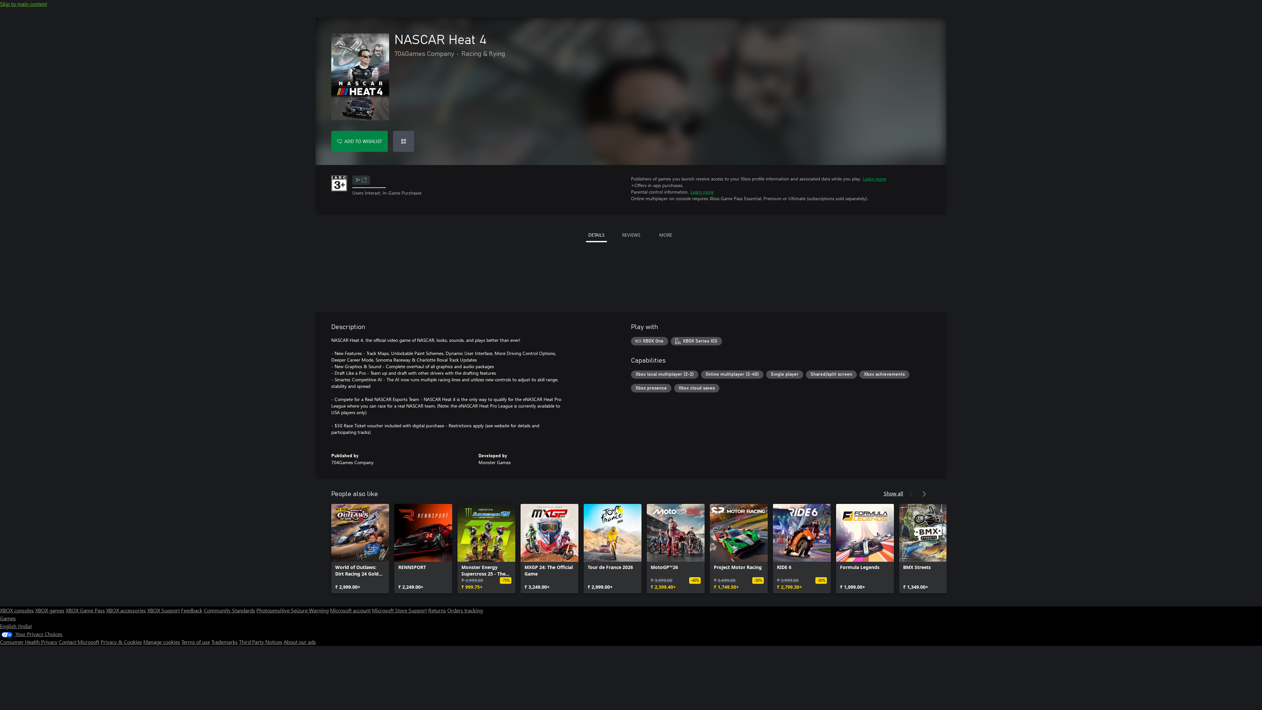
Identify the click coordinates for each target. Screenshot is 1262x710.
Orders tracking (465, 610)
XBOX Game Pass (85, 610)
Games (8, 618)
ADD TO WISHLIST (363, 141)
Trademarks (224, 641)
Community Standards (229, 610)
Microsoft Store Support (399, 610)
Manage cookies (161, 641)
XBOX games (49, 610)
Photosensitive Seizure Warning (292, 610)
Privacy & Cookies (121, 641)
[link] (360, 548)
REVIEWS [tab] (631, 235)
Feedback (191, 610)
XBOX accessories (126, 610)
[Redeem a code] (403, 141)
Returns (437, 610)
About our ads (300, 641)
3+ (358, 180)
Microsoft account (350, 610)
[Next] (924, 494)
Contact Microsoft (79, 641)
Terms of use (195, 641)
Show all (893, 493)
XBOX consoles (17, 610)
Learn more (874, 179)
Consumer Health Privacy (29, 641)
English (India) (16, 626)
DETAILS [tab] (596, 235)
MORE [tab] (665, 235)
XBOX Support (163, 610)
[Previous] (911, 494)
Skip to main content (23, 3)
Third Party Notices (260, 641)
